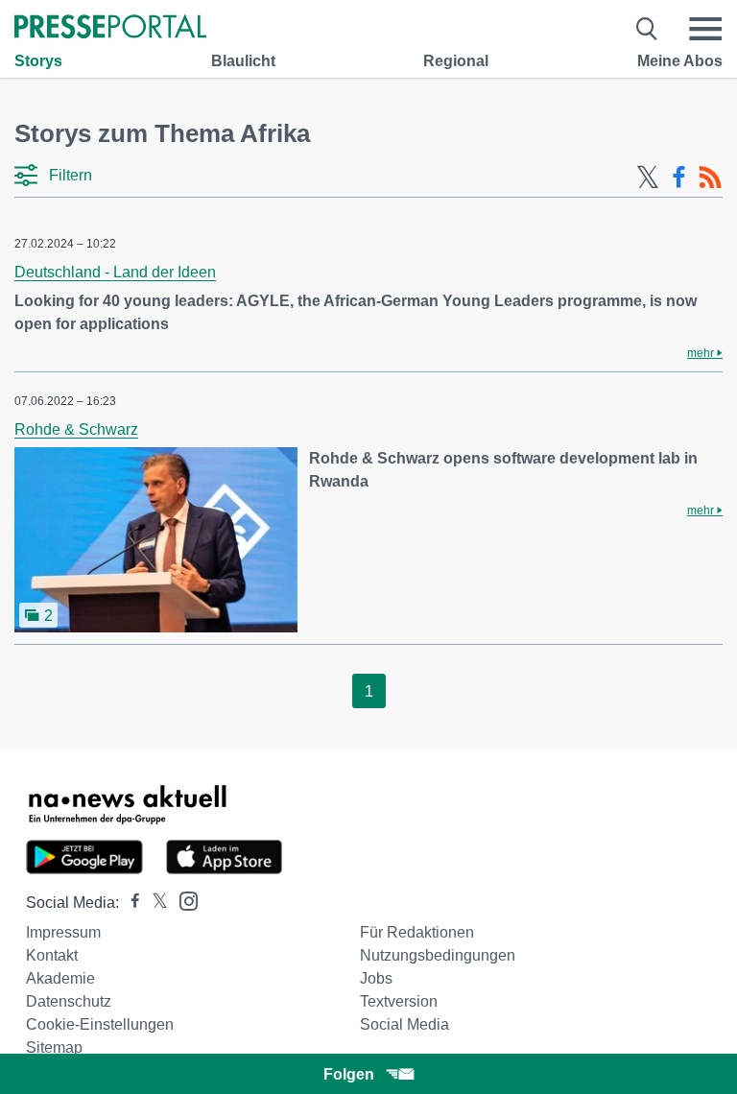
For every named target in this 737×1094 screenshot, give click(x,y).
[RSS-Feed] (710, 177)
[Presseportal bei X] (154, 902)
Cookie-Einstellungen (100, 1024)
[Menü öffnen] (705, 28)
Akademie (60, 978)
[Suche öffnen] (647, 28)
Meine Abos (680, 61)
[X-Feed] (647, 177)
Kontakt (52, 955)
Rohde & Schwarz (76, 429)
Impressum (63, 932)
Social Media (404, 1024)
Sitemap (54, 1047)
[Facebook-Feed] (679, 177)
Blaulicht (243, 61)
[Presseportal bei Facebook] (129, 902)
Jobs (376, 978)
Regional (455, 61)
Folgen (348, 1074)
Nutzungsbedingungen (437, 955)
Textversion (399, 1001)
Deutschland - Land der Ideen (115, 272)
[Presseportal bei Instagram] (183, 900)
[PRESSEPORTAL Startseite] (110, 28)
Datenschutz (68, 1001)
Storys (38, 61)
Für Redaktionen (417, 932)
